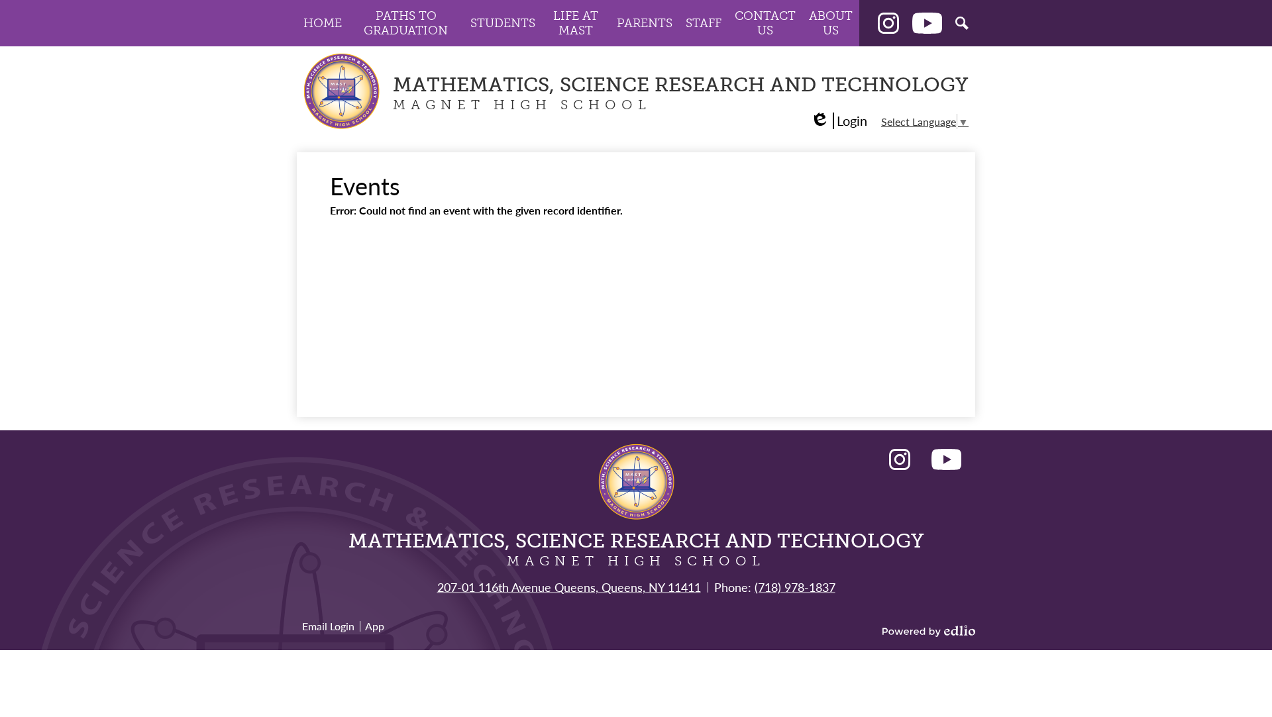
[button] (322, 23)
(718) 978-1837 (795, 587)
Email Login (328, 626)
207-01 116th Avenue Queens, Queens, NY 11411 (569, 587)
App (374, 626)
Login (838, 121)
